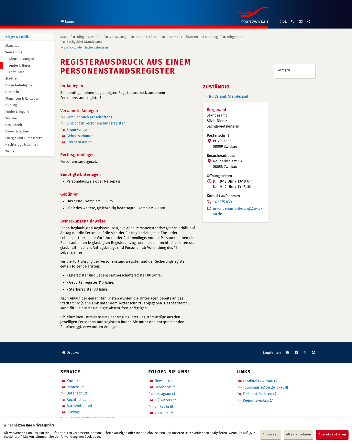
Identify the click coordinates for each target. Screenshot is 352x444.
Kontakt (73, 381)
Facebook (163, 387)
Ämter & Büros (146, 37)
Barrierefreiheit (79, 405)
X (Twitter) (163, 400)
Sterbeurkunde (79, 142)
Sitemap (73, 412)
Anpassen (271, 434)
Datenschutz (77, 393)
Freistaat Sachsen (257, 394)
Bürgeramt (235, 37)
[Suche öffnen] (292, 21)
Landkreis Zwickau (258, 381)
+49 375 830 (222, 202)
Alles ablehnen (298, 434)
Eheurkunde (77, 129)
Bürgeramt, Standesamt (228, 96)
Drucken (73, 352)
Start (64, 37)
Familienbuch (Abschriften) (89, 117)
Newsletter (164, 381)
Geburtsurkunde (80, 136)
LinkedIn (162, 406)
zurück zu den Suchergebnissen (86, 47)
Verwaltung (118, 37)
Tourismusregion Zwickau (263, 387)
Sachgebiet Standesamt (84, 42)
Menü (67, 22)
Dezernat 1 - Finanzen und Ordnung (192, 37)
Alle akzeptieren (332, 434)
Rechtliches (76, 399)
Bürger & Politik (17, 37)
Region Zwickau (256, 400)
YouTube (162, 413)
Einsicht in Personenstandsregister (96, 123)
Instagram (163, 393)
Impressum (76, 387)
